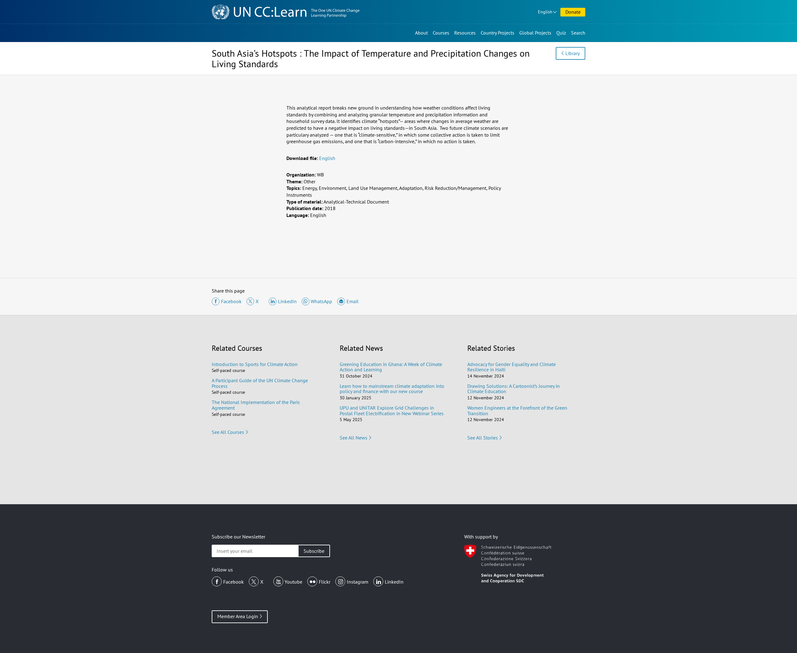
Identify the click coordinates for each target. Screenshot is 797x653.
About (421, 33)
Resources (465, 33)
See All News (353, 438)
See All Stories (482, 438)
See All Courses (228, 432)
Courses (441, 33)
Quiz (561, 33)
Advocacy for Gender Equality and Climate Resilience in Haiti (511, 367)
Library (572, 53)
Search (578, 33)
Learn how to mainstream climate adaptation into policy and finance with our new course (392, 389)
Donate (573, 12)
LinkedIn (394, 582)
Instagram (357, 582)
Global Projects (535, 33)
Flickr (324, 582)
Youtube (293, 582)
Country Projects (497, 33)
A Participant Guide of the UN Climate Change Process (260, 383)
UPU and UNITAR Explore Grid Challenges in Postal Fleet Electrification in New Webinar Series (392, 410)
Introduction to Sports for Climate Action (255, 364)
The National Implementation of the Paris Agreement (256, 405)
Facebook (233, 582)
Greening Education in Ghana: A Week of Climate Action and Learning (391, 367)
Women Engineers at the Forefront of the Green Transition (517, 410)
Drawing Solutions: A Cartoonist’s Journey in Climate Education (513, 389)
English (545, 12)
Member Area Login (237, 616)
